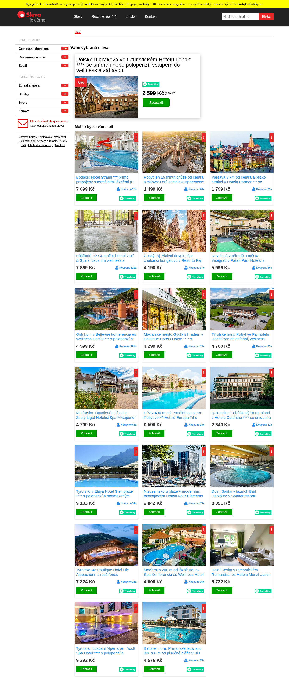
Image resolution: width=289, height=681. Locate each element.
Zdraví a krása (42, 85)
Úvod (78, 32)
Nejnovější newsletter (53, 136)
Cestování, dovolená (43, 48)
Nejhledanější (26, 140)
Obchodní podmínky (40, 145)
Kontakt (150, 16)
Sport (42, 102)
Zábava (42, 111)
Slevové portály (27, 136)
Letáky (131, 16)
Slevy (78, 16)
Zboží (42, 65)
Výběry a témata (47, 140)
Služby (42, 94)
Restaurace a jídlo (42, 57)
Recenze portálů (104, 16)
